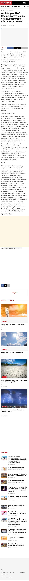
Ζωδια (19, 6)
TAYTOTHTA (9, 572)
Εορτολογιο (10, 6)
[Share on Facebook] (10, 48)
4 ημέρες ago (5, 329)
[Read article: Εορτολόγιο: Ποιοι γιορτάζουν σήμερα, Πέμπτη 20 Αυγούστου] (4, 482)
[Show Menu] (2, 3)
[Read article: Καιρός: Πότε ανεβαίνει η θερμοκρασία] (14, 341)
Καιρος (15, 6)
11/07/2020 (11, 25)
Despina (4, 25)
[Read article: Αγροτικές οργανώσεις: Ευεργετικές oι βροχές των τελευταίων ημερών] (14, 369)
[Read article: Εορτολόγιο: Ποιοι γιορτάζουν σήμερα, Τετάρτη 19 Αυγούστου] (4, 469)
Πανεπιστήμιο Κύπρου (10, 248)
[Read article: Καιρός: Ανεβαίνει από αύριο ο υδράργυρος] (14, 313)
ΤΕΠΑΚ (19, 248)
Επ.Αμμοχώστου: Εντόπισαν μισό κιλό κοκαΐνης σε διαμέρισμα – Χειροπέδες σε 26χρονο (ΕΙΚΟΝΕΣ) (17, 531)
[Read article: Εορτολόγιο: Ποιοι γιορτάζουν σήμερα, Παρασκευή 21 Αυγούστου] (4, 513)
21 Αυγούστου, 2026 (13, 508)
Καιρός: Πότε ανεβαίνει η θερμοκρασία (12, 352)
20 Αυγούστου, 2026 (13, 515)
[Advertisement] (14, 231)
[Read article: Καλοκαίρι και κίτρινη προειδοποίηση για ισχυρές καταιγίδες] (14, 398)
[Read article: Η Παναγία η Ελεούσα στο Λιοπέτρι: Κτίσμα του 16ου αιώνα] (4, 498)
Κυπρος (11, 10)
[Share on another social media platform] (24, 48)
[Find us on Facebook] (1, 569)
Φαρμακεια (3, 6)
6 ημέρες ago (12, 477)
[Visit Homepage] (7, 3)
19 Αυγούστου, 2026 (13, 547)
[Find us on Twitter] (3, 569)
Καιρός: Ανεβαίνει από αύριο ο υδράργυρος (13, 324)
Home (2, 10)
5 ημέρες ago (5, 386)
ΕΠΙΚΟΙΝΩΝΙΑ (4, 574)
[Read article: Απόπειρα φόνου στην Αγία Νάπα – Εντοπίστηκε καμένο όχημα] (4, 507)
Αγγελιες (23, 6)
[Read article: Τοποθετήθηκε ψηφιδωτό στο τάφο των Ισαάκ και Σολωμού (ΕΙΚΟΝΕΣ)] (4, 475)
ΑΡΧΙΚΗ (3, 572)
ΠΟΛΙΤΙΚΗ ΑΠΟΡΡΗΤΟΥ (19, 572)
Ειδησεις (6, 10)
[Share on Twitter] (17, 48)
